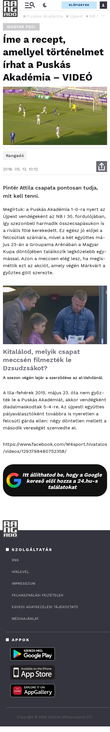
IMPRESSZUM (23, 583)
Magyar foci (21, 27)
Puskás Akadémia (45, 16)
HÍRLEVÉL (20, 572)
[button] (102, 16)
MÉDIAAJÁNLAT (25, 619)
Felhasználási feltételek (37, 595)
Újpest (76, 16)
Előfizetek (79, 4)
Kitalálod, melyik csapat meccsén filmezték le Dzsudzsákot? (41, 360)
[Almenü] (30, 5)
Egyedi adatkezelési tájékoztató (45, 607)
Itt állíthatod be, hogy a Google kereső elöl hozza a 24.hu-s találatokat (62, 481)
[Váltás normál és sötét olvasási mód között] (44, 5)
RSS (15, 560)
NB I (93, 16)
